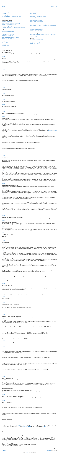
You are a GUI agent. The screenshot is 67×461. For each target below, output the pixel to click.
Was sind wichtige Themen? (5, 46)
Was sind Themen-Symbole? (5, 47)
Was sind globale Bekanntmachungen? (6, 44)
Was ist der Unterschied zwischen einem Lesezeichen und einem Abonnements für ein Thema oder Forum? (43, 34)
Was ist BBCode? (4, 41)
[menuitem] (6, 6)
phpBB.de (55, 130)
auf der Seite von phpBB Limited (26, 426)
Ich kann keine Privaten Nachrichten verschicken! (36, 20)
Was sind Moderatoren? (33, 13)
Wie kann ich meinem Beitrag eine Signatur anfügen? (8, 31)
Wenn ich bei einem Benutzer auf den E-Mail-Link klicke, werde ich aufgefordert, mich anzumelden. (13, 27)
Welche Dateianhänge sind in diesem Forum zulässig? (36, 39)
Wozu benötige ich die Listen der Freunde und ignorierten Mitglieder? (38, 24)
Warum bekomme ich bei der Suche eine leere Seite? (36, 30)
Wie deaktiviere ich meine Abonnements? (35, 36)
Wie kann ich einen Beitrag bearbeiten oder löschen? (8, 30)
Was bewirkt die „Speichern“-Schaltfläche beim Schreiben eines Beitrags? (10, 37)
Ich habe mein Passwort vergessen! (6, 17)
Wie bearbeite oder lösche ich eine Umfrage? (7, 33)
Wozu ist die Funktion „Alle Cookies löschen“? (7, 18)
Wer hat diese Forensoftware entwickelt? (35, 42)
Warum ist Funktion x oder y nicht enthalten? (35, 43)
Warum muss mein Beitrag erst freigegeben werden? (8, 38)
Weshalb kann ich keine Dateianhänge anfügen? (7, 35)
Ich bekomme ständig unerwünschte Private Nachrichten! (37, 21)
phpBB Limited (50, 130)
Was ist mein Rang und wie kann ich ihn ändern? (7, 26)
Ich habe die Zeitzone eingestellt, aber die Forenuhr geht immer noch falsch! (11, 23)
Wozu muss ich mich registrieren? (6, 12)
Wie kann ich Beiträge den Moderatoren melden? (7, 36)
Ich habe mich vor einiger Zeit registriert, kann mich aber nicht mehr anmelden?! (11, 16)
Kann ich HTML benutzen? (5, 42)
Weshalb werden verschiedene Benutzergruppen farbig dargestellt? (38, 16)
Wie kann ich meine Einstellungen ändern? (7, 21)
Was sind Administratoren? (33, 12)
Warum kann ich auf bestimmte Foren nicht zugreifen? (8, 34)
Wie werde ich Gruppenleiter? (33, 15)
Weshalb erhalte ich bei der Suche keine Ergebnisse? (36, 29)
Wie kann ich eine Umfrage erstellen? (6, 32)
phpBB (27, 452)
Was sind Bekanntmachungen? (5, 45)
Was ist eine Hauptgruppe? (33, 17)
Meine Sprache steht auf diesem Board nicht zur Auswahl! (9, 24)
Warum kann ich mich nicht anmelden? (6, 15)
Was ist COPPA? (4, 13)
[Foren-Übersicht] (6, 3)
